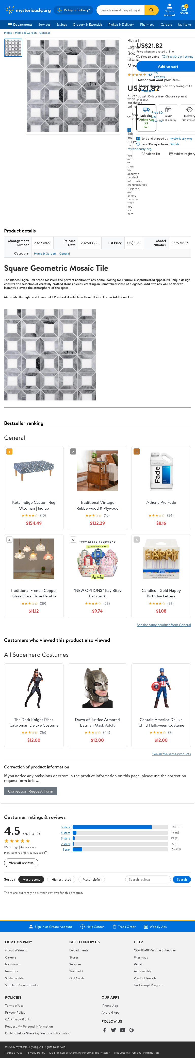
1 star (66, 849)
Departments (22, 24)
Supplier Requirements (21, 985)
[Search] (151, 10)
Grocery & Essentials (87, 24)
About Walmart (16, 950)
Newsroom (13, 964)
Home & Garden (26, 32)
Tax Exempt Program (148, 985)
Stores (73, 957)
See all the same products (171, 753)
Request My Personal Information (29, 1026)
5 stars (65, 827)
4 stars (65, 833)
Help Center (95, 926)
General (44, 32)
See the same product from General (164, 624)
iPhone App (110, 1005)
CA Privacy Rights (18, 1019)
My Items (184, 24)
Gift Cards (76, 978)
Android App (111, 1012)
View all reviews (21, 862)
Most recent (31, 879)
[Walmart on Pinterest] (132, 1030)
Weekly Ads (158, 926)
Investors (11, 971)
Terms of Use (14, 1005)
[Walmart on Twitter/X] (113, 1030)
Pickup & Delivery (121, 24)
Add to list (153, 153)
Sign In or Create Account (53, 926)
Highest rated (61, 879)
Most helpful (92, 879)
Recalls (139, 964)
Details (174, 144)
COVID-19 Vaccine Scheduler (155, 950)
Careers (166, 24)
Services (44, 24)
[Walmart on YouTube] (122, 1030)
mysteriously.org (181, 138)
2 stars (65, 844)
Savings (61, 24)
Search (182, 879)
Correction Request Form (30, 791)
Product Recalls (145, 978)
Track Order (127, 926)
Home (8, 32)
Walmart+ (76, 971)
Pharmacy (147, 24)
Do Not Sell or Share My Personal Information (37, 1033)
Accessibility (143, 971)
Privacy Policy (15, 1012)
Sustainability (14, 978)
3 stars (65, 838)
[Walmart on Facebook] (104, 1030)
